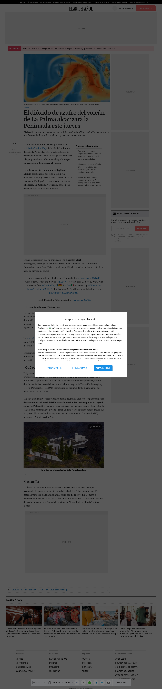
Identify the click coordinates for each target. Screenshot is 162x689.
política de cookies (101, 340)
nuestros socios (75, 325)
